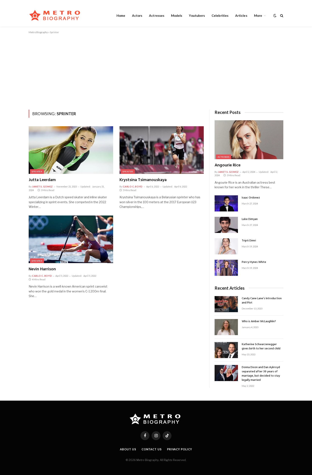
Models (176, 15)
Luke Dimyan (250, 219)
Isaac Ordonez (251, 198)
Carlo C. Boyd (133, 186)
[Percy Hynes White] (226, 268)
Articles (241, 15)
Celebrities (220, 15)
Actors (137, 15)
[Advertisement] (156, 71)
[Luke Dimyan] (226, 225)
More (258, 15)
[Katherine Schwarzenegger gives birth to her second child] (226, 350)
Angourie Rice (227, 165)
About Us (128, 449)
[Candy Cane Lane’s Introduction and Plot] (226, 304)
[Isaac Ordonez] (226, 203)
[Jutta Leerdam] (71, 150)
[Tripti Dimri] (226, 246)
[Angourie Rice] (249, 139)
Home (121, 15)
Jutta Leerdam (42, 180)
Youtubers (197, 15)
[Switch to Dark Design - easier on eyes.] (274, 15)
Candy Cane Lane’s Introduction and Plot (262, 300)
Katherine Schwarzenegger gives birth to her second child (261, 346)
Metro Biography (38, 32)
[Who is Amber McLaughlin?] (226, 327)
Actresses (156, 15)
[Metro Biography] (56, 15)
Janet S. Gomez (42, 186)
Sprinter (37, 171)
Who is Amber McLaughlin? (259, 321)
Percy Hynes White (254, 262)
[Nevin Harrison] (71, 239)
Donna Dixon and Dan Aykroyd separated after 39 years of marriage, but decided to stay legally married (261, 373)
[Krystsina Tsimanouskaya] (161, 150)
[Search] (281, 15)
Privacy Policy (179, 449)
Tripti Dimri (249, 241)
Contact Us (152, 449)
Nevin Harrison (42, 269)
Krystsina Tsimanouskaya (143, 180)
